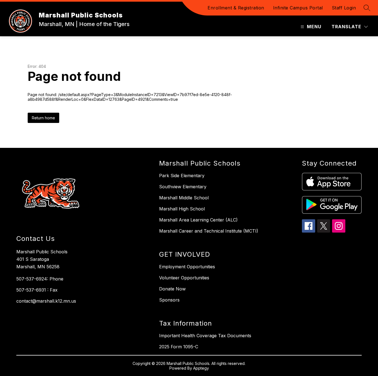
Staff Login (344, 8)
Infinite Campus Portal (298, 8)
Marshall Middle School (184, 197)
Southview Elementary (182, 186)
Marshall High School (182, 209)
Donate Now (172, 289)
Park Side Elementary (181, 175)
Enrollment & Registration (236, 8)
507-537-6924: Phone (39, 279)
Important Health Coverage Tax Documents (205, 335)
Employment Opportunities (187, 266)
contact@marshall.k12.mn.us (46, 301)
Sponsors (169, 300)
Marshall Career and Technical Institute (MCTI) (208, 231)
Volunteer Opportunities (184, 277)
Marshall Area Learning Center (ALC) (198, 220)
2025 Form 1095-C (178, 346)
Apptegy (201, 368)
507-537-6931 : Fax (37, 290)
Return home (43, 117)
